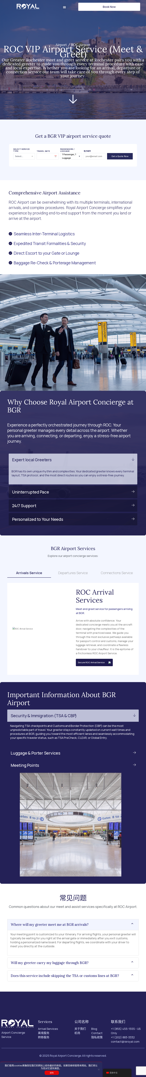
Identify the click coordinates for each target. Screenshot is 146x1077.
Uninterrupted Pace (30, 492)
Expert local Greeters (32, 459)
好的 (52, 1073)
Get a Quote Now (119, 156)
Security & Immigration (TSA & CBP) (44, 715)
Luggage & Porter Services (35, 753)
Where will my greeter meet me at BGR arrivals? (50, 924)
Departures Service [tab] (73, 572)
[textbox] (24, 156)
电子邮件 (87, 151)
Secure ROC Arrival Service (93, 662)
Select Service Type (21, 150)
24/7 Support (24, 505)
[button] (64, 7)
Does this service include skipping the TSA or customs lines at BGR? (65, 976)
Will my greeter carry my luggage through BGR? (50, 963)
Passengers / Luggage (67, 150)
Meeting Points (25, 765)
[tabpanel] (73, 629)
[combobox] (24, 156)
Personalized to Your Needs (37, 519)
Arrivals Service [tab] (29, 572)
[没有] (98, 1069)
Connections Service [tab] (117, 572)
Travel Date (43, 151)
